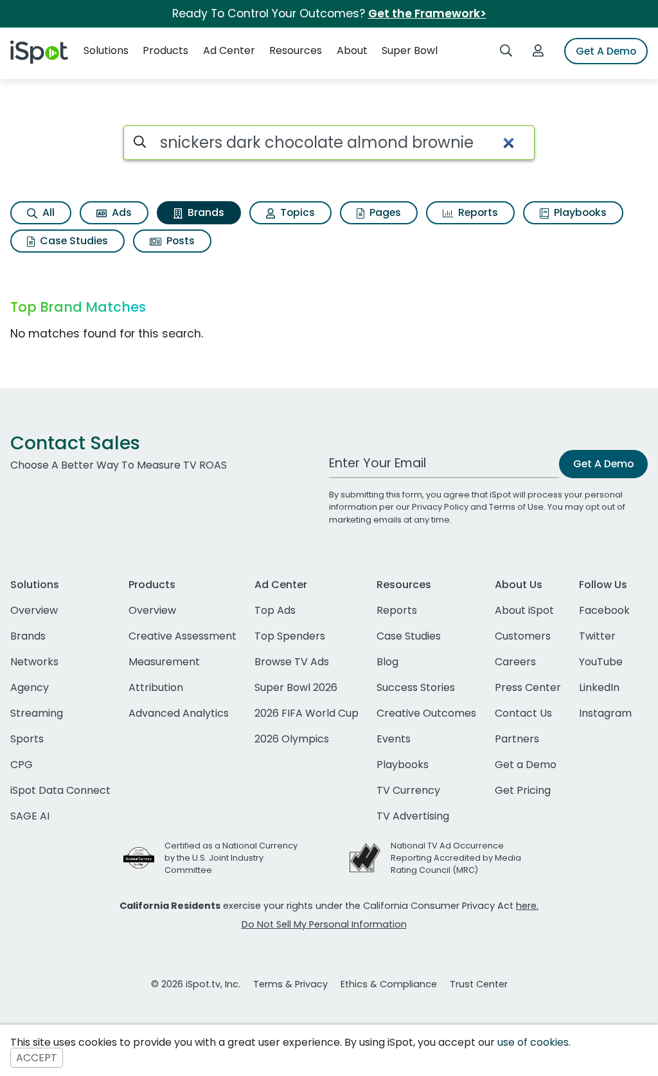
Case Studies (72, 240)
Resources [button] (295, 50)
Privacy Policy (440, 506)
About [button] (352, 50)
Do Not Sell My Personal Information (324, 924)
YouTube (601, 661)
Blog (387, 661)
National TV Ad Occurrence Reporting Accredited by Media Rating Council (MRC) (456, 857)
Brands (204, 212)
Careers (515, 661)
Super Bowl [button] (410, 50)
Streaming (36, 713)
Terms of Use (516, 506)
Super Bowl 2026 (295, 687)
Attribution (156, 687)
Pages (384, 212)
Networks (34, 661)
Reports (477, 212)
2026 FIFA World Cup (306, 713)
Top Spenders (289, 636)
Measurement (164, 661)
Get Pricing (523, 790)
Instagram (605, 713)
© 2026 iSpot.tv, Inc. (195, 984)
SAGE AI (29, 816)
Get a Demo (525, 764)
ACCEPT (36, 1057)
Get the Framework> (427, 13)
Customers (523, 636)
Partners (517, 738)
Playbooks (579, 212)
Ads (120, 212)
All (47, 212)
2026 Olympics (291, 738)
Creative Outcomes (426, 713)
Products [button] (165, 50)
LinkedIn (599, 687)
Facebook (604, 610)
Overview (34, 610)
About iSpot (524, 610)
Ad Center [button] (229, 50)
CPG (21, 764)
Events (394, 738)
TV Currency (408, 790)
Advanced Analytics (179, 713)
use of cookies (533, 1042)
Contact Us (523, 713)
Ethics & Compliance (389, 984)
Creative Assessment (182, 636)
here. (527, 905)
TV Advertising (413, 816)
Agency (29, 687)
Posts (179, 240)
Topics (296, 212)
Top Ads (275, 610)
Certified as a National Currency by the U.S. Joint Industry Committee (231, 857)
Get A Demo (606, 51)
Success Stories (416, 687)
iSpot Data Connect (60, 790)
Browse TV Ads (291, 661)
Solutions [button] (106, 50)
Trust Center (479, 984)
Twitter (597, 636)
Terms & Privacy (290, 984)
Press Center (528, 687)
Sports (27, 738)
